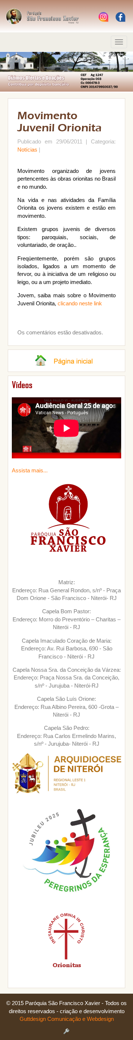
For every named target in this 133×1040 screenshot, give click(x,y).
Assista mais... (30, 470)
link (98, 303)
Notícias (27, 149)
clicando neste (76, 303)
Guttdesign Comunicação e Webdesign (67, 1019)
